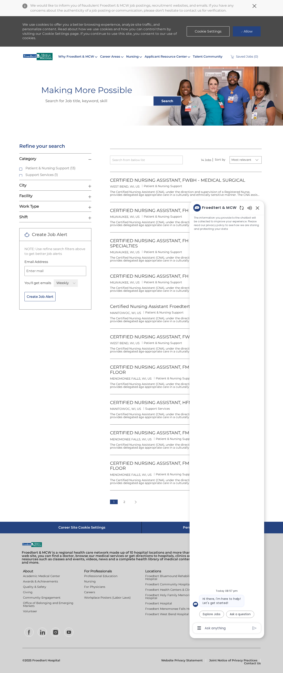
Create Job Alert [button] (40, 297)
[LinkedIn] (42, 632)
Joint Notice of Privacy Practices (233, 660)
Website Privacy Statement (182, 660)
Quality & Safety (34, 586)
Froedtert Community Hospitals (168, 584)
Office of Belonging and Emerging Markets (48, 604)
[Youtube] (68, 632)
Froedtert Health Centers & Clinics (170, 589)
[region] (227, 417)
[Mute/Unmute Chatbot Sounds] (250, 208)
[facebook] (29, 632)
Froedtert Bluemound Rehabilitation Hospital (171, 577)
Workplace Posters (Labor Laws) (107, 597)
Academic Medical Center (41, 576)
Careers (89, 592)
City (23, 185)
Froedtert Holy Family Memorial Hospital (168, 596)
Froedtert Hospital (158, 603)
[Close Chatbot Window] (257, 208)
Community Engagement (41, 597)
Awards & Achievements (40, 581)
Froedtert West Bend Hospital (167, 614)
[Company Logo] (37, 56)
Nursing (90, 581)
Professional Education (100, 576)
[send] (254, 628)
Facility (26, 195)
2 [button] (124, 502)
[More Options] (199, 628)
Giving (28, 592)
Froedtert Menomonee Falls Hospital (171, 608)
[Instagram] (55, 632)
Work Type (29, 206)
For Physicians (94, 586)
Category (27, 158)
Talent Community (208, 56)
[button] (208, 31)
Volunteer (30, 611)
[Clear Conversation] (242, 208)
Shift (23, 216)
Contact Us (252, 663)
